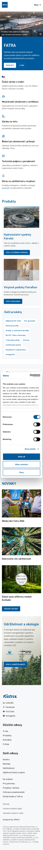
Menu (36, 5)
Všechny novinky (11, 609)
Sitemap (6, 804)
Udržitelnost (9, 768)
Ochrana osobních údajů (12, 808)
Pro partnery (9, 783)
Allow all (21, 457)
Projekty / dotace (11, 787)
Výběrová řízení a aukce (14, 772)
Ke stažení (8, 779)
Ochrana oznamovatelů (13, 792)
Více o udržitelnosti (15, 664)
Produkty (10, 65)
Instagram (10, 715)
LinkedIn (9, 702)
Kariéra (6, 759)
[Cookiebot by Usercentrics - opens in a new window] (30, 375)
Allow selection (21, 464)
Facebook (10, 707)
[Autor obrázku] (40, 34)
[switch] (36, 424)
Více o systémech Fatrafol (17, 252)
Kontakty (7, 739)
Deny (21, 472)
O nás (21, 65)
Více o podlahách (13, 301)
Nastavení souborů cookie (13, 813)
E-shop (6, 744)
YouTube (10, 711)
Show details (30, 449)
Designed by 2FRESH (11, 819)
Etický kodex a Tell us (13, 796)
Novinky (6, 763)
